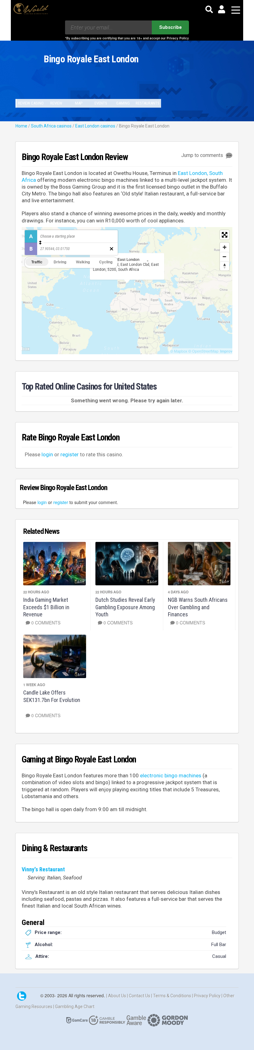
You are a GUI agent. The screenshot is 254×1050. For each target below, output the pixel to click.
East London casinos (95, 125)
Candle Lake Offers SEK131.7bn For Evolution (51, 696)
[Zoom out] (224, 256)
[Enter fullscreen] (224, 234)
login (47, 454)
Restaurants (148, 103)
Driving (60, 262)
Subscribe (170, 27)
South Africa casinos (51, 125)
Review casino (31, 103)
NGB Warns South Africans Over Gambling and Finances (198, 607)
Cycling (105, 262)
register (69, 454)
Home (21, 125)
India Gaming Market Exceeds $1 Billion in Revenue (46, 607)
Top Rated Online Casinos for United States (89, 386)
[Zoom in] (224, 247)
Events (100, 103)
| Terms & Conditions (171, 995)
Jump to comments (202, 155)
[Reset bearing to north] (224, 265)
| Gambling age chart (73, 1006)
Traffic (36, 262)
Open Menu (235, 10)
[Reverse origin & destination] (40, 242)
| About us (116, 995)
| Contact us (139, 995)
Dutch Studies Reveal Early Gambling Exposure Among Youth (125, 607)
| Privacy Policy (206, 995)
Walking (83, 262)
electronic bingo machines (170, 775)
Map (78, 103)
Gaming (123, 103)
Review (56, 103)
